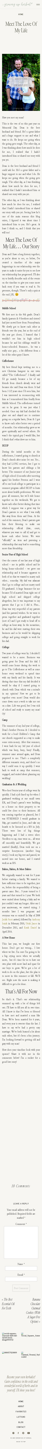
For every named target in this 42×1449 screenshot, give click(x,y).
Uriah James (31, 923)
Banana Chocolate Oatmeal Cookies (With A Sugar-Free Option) (33, 1310)
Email (21, 1274)
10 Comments (21, 1186)
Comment (21, 1224)
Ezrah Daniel (30, 927)
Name (21, 1264)
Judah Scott (7, 919)
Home (21, 14)
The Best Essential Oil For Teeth (8, 1303)
